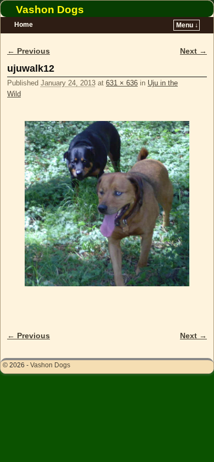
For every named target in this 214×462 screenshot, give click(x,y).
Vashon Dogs (50, 9)
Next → (193, 51)
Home (23, 24)
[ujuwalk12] (107, 204)
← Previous (28, 51)
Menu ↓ (187, 25)
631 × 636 (122, 83)
